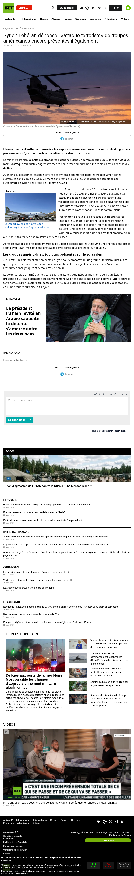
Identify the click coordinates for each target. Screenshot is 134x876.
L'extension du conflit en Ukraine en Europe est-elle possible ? (36, 572)
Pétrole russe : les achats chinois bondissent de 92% (31, 614)
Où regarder (67, 7)
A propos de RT (10, 832)
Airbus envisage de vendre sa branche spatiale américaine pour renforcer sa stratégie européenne (55, 536)
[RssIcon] (105, 7)
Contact (7, 854)
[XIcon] (93, 7)
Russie (44, 19)
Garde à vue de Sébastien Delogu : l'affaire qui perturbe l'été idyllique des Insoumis (47, 504)
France (68, 19)
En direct (24, 8)
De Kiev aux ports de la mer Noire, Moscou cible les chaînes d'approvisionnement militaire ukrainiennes (34, 681)
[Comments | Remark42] (67, 412)
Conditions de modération (15, 850)
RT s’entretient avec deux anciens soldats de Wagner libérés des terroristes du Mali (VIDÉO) (60, 802)
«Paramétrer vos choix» (45, 867)
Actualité (10, 19)
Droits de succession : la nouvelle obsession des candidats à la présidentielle (44, 520)
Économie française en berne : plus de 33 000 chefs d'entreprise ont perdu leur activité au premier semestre (60, 606)
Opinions (80, 19)
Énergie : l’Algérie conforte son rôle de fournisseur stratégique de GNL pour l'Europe (47, 622)
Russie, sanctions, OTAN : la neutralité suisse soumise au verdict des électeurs (105, 672)
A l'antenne (111, 19)
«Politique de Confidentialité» (14, 873)
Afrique (55, 19)
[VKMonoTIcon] (81, 7)
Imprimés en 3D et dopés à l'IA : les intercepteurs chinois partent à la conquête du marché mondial (55, 544)
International (29, 19)
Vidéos (125, 19)
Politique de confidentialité (15, 842)
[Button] (128, 7)
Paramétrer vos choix (13, 846)
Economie (95, 19)
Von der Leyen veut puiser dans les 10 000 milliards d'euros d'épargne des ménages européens (109, 643)
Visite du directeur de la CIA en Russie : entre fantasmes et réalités (38, 580)
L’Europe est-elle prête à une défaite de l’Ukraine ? (29, 587)
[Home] (8, 8)
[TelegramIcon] (99, 7)
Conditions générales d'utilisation (13, 837)
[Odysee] (87, 7)
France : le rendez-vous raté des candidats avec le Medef (34, 512)
